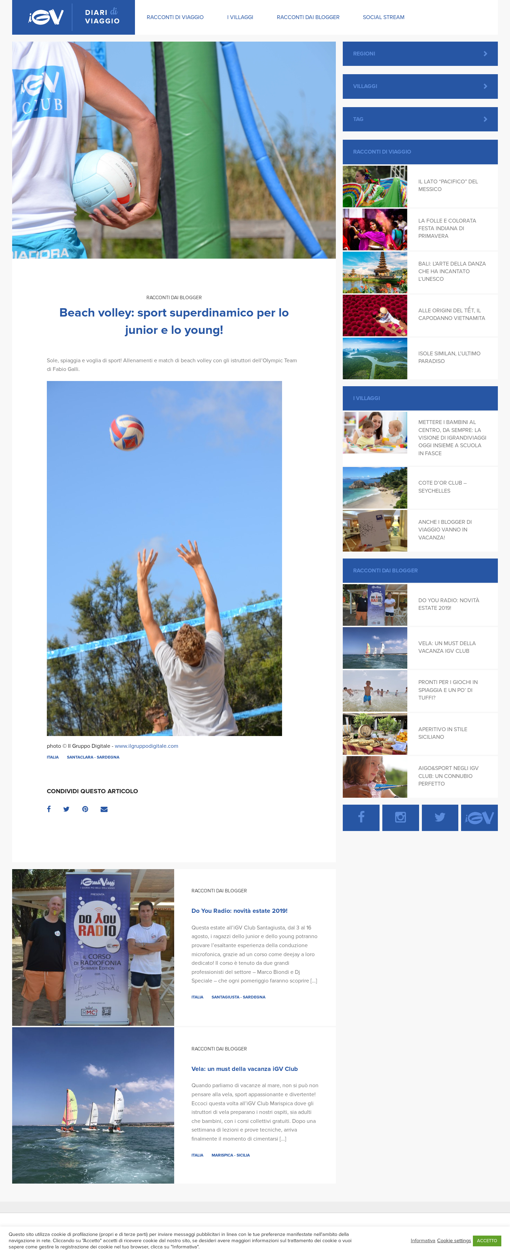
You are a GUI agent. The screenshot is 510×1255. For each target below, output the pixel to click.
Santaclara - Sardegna (93, 757)
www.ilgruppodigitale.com (146, 746)
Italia (53, 757)
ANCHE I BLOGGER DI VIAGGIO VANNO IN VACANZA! (445, 530)
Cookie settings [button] (454, 1241)
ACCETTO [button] (487, 1241)
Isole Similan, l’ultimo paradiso (449, 357)
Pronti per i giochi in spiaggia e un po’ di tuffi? (448, 690)
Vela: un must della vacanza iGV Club (245, 1069)
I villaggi (240, 17)
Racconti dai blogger (308, 17)
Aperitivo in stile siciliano (442, 733)
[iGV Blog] (73, 17)
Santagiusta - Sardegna (238, 997)
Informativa (423, 1241)
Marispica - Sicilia (231, 1155)
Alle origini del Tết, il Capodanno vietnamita (451, 314)
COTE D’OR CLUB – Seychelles (442, 486)
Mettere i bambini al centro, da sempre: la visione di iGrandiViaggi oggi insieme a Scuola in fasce (452, 438)
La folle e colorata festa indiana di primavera (447, 228)
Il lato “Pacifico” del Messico (448, 185)
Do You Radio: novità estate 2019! (240, 911)
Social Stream (384, 17)
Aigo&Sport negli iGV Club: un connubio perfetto (448, 776)
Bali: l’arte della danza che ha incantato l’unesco (452, 271)
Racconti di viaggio (175, 17)
